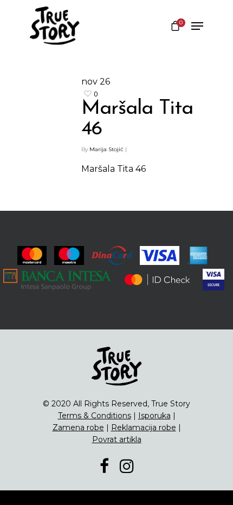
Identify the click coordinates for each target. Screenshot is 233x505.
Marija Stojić (106, 149)
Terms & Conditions (94, 415)
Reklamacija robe (143, 427)
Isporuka (154, 415)
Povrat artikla (116, 439)
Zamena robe (78, 427)
